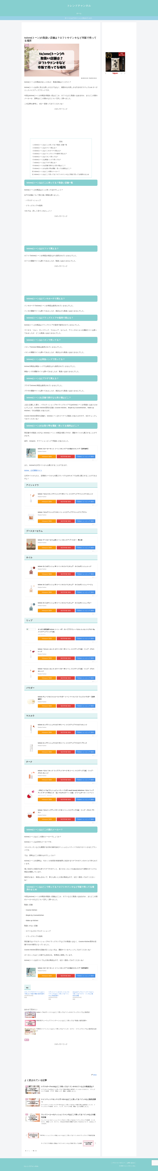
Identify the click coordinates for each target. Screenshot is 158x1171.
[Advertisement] (60, 30)
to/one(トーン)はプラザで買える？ (45, 162)
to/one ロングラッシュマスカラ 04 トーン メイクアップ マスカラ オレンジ (62, 724)
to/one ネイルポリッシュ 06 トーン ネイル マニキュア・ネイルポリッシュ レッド (64, 566)
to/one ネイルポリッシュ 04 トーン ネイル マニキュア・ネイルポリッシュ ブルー (64, 603)
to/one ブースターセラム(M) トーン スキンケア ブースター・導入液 (60, 540)
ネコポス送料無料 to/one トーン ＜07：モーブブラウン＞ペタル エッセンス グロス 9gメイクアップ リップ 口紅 (66, 630)
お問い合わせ (131, 1163)
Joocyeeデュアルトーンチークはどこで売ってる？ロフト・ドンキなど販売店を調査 (83, 993)
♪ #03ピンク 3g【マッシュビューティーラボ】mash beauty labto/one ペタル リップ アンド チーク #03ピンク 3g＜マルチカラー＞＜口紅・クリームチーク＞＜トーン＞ (66, 791)
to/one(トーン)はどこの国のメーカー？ (47, 171)
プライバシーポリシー (118, 1163)
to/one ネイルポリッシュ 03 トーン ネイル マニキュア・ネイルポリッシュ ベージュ (65, 584)
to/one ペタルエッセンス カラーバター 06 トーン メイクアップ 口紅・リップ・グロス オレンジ (66, 670)
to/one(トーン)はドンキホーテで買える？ (47, 151)
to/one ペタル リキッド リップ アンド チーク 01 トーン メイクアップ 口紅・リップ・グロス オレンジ (66, 772)
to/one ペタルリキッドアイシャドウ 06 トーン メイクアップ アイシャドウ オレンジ (65, 494)
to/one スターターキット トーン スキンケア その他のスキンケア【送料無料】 (63, 448)
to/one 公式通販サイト (33, 470)
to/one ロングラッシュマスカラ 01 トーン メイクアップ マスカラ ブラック (62, 743)
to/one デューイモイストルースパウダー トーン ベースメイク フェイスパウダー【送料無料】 (66, 698)
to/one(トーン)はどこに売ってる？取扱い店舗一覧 (50, 145)
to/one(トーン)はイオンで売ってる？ (46, 156)
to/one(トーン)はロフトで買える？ (45, 148)
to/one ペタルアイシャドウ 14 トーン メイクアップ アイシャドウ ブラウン (62, 512)
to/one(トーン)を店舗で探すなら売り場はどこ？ (50, 165)
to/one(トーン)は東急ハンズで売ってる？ (47, 159)
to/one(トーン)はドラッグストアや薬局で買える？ (50, 153)
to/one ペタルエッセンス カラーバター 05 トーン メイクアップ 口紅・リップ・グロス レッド (66, 650)
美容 (27, 1039)
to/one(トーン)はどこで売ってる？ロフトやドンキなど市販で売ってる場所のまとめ (61, 174)
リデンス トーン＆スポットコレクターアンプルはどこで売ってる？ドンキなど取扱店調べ (58, 993)
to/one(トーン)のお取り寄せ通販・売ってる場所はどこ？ (52, 168)
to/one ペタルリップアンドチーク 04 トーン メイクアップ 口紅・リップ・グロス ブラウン (66, 811)
